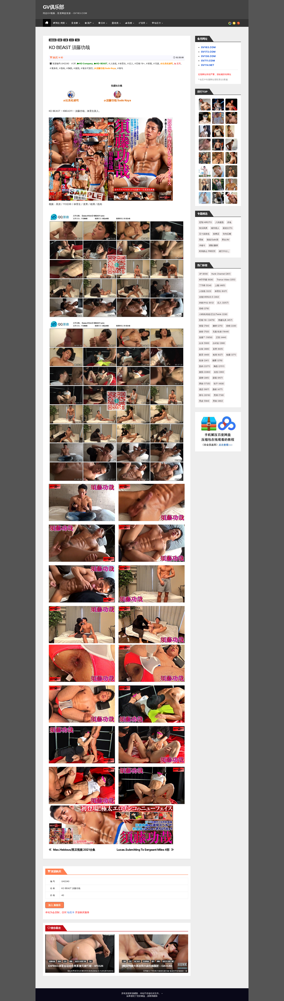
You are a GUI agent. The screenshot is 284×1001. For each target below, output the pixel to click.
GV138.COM (208, 56)
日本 (103, 23)
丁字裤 (205, 285)
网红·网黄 (60, 23)
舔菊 (218, 377)
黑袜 (201, 239)
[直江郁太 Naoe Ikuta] (231, 197)
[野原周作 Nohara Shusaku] (231, 184)
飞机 (77, 40)
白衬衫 (219, 343)
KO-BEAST (101, 63)
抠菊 (150, 63)
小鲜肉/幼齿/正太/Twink (213, 314)
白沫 (204, 343)
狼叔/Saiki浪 (212, 239)
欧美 (116, 23)
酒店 (204, 389)
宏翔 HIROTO (205, 222)
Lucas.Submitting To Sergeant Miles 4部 (143, 849)
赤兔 (229, 222)
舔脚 (204, 377)
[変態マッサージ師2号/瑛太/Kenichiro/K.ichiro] (231, 131)
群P (153, 961)
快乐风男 (203, 228)
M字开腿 (206, 279)
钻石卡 (70, 912)
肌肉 (63, 68)
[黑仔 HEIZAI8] (204, 157)
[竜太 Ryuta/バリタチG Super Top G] (218, 131)
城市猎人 (215, 228)
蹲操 (204, 383)
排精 (231, 325)
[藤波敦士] (204, 197)
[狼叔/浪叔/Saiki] (204, 117)
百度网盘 (146, 961)
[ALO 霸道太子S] (231, 144)
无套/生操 (221, 331)
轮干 (219, 383)
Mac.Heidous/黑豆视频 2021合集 (74, 849)
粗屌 (218, 354)
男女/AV (225, 239)
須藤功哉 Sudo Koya (106, 68)
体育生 (123, 63)
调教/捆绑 (213, 245)
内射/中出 (206, 302)
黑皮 (204, 401)
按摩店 (216, 234)
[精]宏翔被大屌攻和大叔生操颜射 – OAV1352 (147, 966)
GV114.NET (207, 65)
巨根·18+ (140, 63)
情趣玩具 (225, 320)
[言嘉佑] (204, 131)
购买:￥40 (58, 57)
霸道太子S (227, 228)
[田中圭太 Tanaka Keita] (231, 157)
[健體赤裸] (204, 171)
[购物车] (234, 23)
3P (74, 63)
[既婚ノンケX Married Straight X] (204, 144)
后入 (131, 63)
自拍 (219, 372)
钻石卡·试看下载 (80, 961)
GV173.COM (208, 51)
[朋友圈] (229, 23)
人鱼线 (113, 63)
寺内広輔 (227, 234)
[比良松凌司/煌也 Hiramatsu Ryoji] (71, 94)
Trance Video (226, 279)
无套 (157, 63)
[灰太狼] (218, 197)
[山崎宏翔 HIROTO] (204, 104)
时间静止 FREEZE (207, 251)
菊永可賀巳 (88, 68)
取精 (130, 23)
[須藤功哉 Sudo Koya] (117, 94)
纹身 (204, 360)
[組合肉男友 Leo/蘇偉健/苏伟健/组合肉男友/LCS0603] (218, 117)
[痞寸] (218, 144)
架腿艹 (205, 337)
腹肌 (77, 68)
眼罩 (204, 354)
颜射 (218, 389)
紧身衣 (54, 68)
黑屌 (219, 395)
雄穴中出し (224, 251)
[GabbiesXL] (218, 171)
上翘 (220, 285)
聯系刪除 (153, 996)
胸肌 (70, 68)
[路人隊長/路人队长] (204, 184)
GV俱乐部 (53, 7)
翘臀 (217, 360)
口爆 (65, 40)
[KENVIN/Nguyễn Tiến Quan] (218, 104)
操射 (204, 331)
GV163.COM (208, 47)
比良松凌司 (168, 63)
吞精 (204, 308)
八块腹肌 (219, 222)
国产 (89, 23)
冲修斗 (202, 245)
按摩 (76, 23)
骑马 (121, 68)
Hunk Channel (220, 274)
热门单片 (137, 961)
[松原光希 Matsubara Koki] (231, 117)
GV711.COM (208, 60)
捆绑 (218, 325)
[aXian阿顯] (231, 171)
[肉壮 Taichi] (218, 184)
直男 (143, 23)
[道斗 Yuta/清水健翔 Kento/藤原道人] (218, 157)
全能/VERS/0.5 (209, 297)
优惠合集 (53, 40)
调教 (70, 961)
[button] (238, 22)
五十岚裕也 (204, 234)
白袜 (204, 349)
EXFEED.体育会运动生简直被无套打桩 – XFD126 (75, 966)
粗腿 (231, 354)
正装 (221, 337)
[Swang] (231, 104)
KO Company (86, 63)
